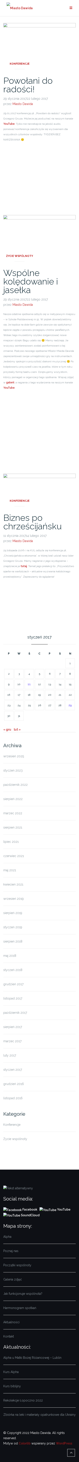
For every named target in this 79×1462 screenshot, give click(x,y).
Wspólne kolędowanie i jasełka (30, 281)
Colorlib (25, 1443)
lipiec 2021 (11, 841)
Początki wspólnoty (17, 1265)
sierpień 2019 (12, 913)
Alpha (7, 1236)
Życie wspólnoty (19, 256)
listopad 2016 (13, 1098)
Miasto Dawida (23, 104)
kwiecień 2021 (13, 884)
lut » (17, 729)
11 (29, 684)
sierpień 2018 (12, 941)
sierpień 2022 (13, 799)
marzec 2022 (12, 813)
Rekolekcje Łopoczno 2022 (23, 1400)
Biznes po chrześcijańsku (32, 521)
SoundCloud (30, 1215)
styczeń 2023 (13, 770)
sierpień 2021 (12, 827)
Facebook (30, 1209)
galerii (10, 382)
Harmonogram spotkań (19, 1308)
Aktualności (11, 1322)
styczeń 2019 (12, 927)
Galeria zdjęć (12, 1279)
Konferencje (20, 63)
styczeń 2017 (12, 1069)
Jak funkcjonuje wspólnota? (22, 1293)
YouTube (9, 123)
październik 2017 (15, 1012)
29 (70, 705)
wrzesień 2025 (13, 756)
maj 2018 (9, 955)
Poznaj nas (10, 1251)
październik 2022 (15, 784)
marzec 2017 (12, 1041)
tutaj (24, 566)
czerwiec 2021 (13, 856)
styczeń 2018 (12, 970)
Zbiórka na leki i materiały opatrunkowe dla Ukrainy (39, 1414)
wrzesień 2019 (13, 898)
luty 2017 (9, 1055)
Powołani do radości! (28, 84)
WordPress (64, 1443)
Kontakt (8, 1336)
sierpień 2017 (12, 1027)
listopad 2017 (12, 998)
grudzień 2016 (13, 1084)
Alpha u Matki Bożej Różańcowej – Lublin (32, 1357)
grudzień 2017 (13, 984)
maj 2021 (9, 870)
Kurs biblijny (12, 1386)
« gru (7, 729)
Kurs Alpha (11, 1372)
